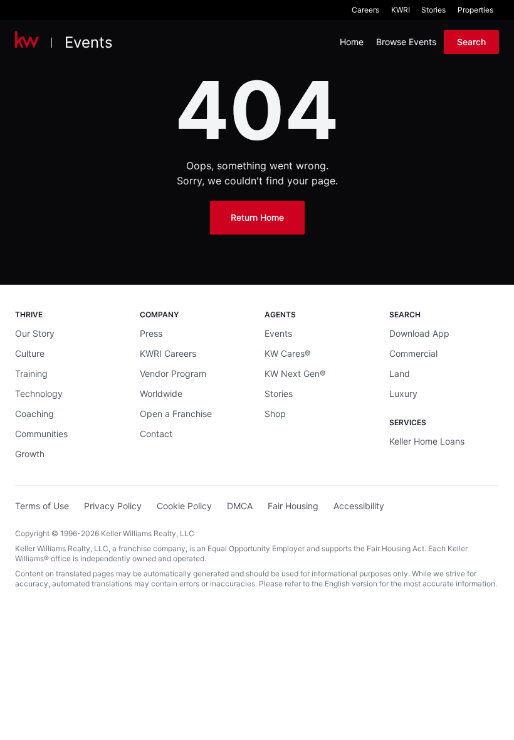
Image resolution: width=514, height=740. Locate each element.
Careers (365, 9)
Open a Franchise (176, 413)
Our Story (35, 333)
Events (89, 42)
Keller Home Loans (426, 441)
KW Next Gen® (295, 373)
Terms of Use (42, 505)
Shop (275, 413)
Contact (156, 433)
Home (352, 41)
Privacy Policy (113, 505)
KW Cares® (287, 353)
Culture (30, 353)
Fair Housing (293, 505)
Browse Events (406, 41)
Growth (30, 453)
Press (151, 333)
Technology (39, 393)
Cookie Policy (184, 505)
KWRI (400, 9)
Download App (419, 333)
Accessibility (358, 505)
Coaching (34, 413)
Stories (433, 9)
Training (31, 373)
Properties (475, 9)
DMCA (240, 505)
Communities (41, 433)
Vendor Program (173, 373)
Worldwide (161, 393)
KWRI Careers (168, 353)
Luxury (403, 393)
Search (471, 41)
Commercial (413, 353)
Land (399, 373)
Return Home (257, 217)
